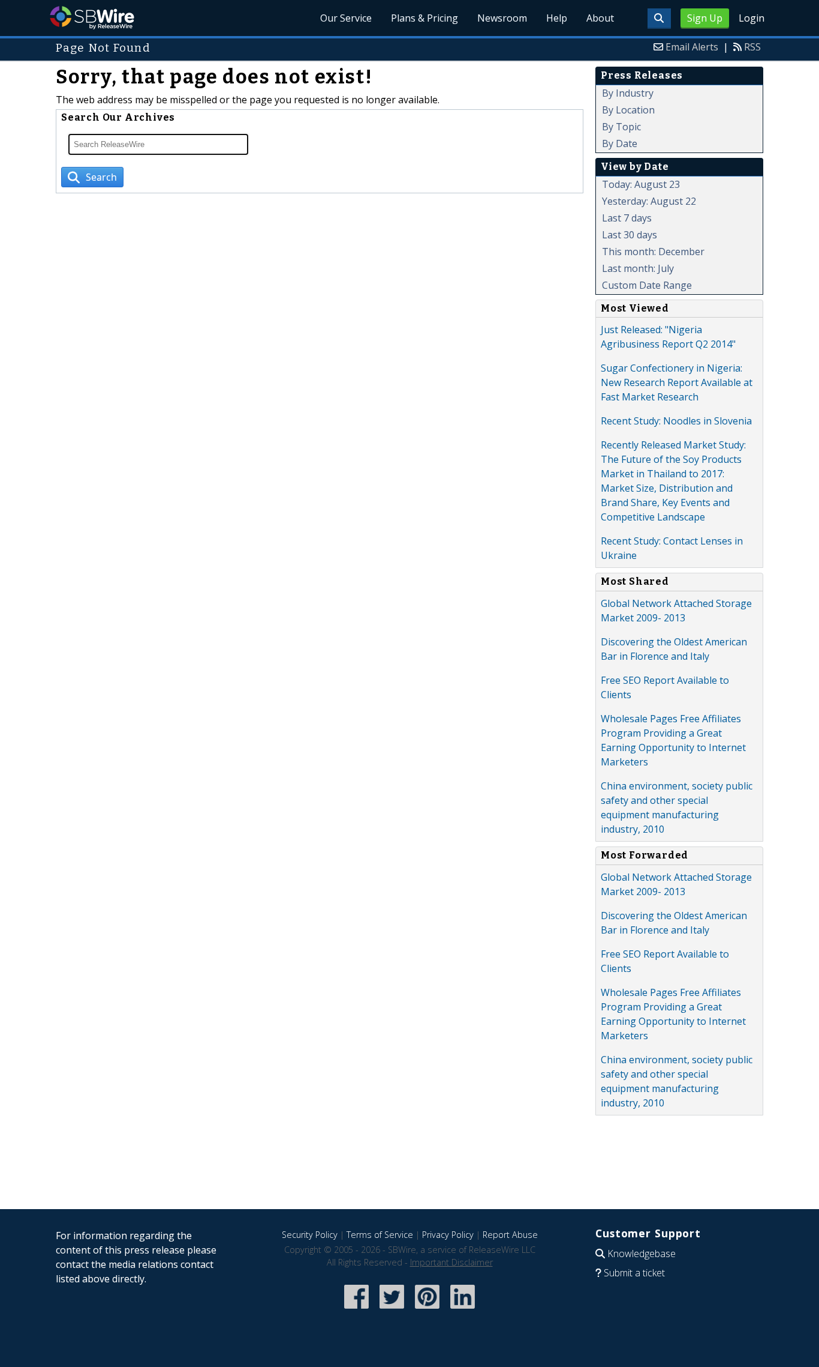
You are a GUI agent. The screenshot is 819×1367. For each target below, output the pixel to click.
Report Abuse (510, 1234)
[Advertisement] (409, 1171)
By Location (628, 109)
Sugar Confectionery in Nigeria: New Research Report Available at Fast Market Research (676, 382)
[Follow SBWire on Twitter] (391, 1309)
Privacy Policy (448, 1234)
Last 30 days (629, 234)
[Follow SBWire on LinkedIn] (462, 1309)
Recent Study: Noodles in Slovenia (676, 420)
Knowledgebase (641, 1253)
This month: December (653, 251)
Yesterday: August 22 (649, 201)
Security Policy (310, 1234)
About (600, 18)
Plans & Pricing (424, 18)
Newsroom (502, 18)
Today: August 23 (641, 184)
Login (751, 18)
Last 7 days (627, 218)
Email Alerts (692, 46)
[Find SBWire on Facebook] (356, 1309)
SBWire (92, 17)
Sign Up (704, 18)
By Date (619, 143)
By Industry (628, 93)
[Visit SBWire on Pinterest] (427, 1309)
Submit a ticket (634, 1272)
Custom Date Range (647, 285)
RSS (752, 46)
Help (556, 18)
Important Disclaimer (451, 1262)
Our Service (346, 18)
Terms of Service (380, 1234)
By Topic (621, 126)
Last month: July (638, 268)
